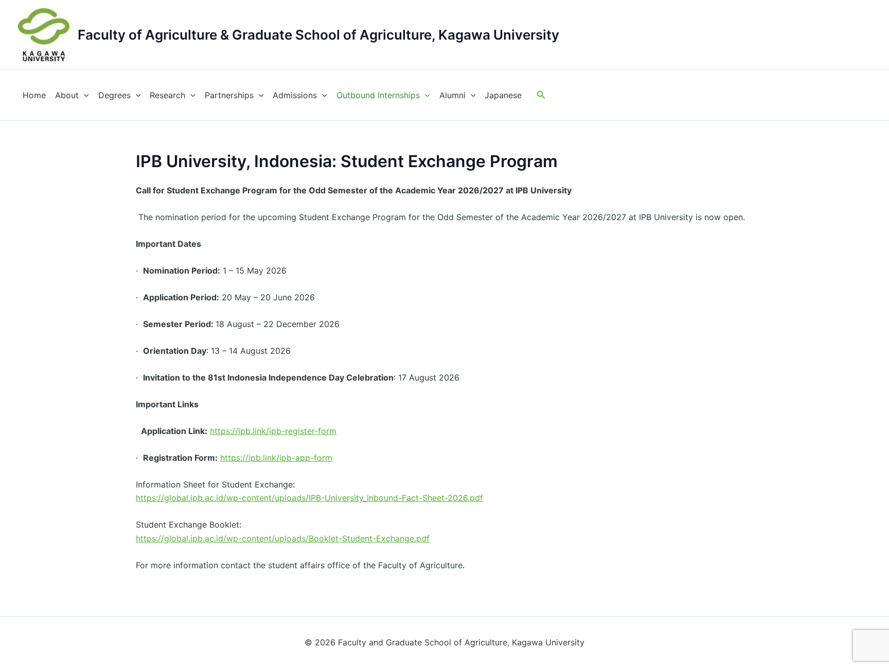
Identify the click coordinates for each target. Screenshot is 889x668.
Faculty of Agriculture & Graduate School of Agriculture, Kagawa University (318, 35)
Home (34, 95)
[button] (541, 94)
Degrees (114, 95)
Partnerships (229, 95)
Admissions (295, 95)
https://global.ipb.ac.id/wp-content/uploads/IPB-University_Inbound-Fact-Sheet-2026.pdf (309, 498)
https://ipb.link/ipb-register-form (273, 431)
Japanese (503, 95)
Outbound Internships (378, 95)
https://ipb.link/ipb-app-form (276, 458)
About (67, 95)
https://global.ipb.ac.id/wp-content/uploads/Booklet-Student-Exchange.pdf (283, 538)
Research (167, 95)
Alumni (452, 95)
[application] (84, 95)
